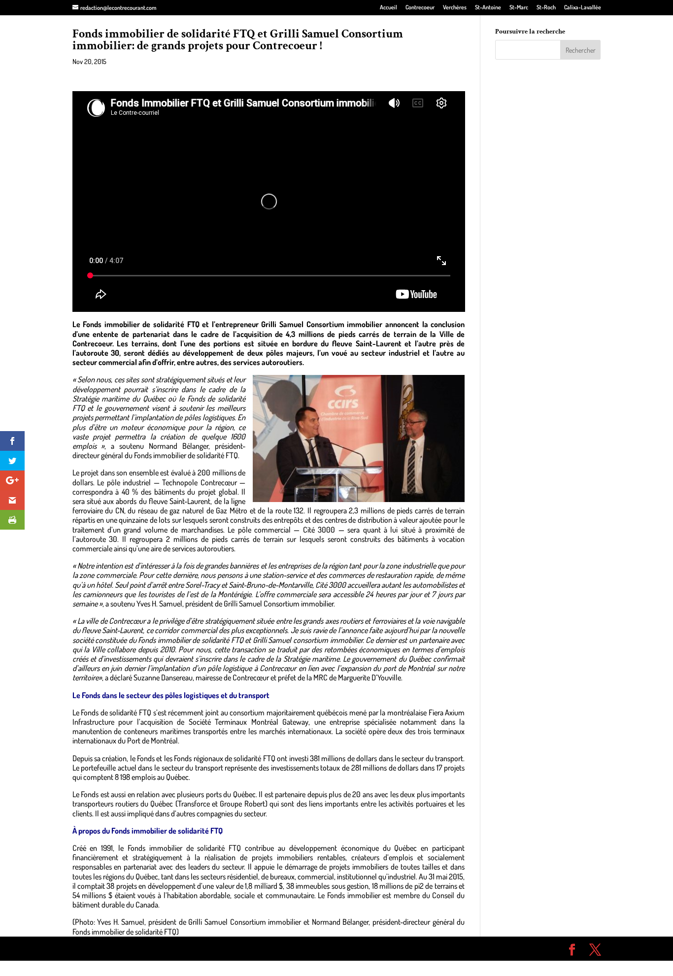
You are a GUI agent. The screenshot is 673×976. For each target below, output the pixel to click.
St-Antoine (488, 7)
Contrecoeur (420, 7)
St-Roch (546, 7)
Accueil (388, 7)
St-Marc (518, 7)
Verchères (455, 7)
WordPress (216, 948)
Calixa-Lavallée (582, 7)
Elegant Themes (128, 948)
